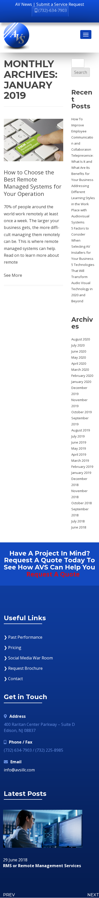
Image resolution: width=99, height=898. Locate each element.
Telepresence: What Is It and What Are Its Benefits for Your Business (82, 167)
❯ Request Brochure (23, 668)
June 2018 (78, 527)
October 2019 (81, 412)
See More (13, 275)
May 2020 (78, 357)
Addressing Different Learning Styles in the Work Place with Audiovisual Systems (83, 203)
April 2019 (78, 454)
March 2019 (80, 460)
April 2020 (78, 363)
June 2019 (78, 442)
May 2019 (78, 448)
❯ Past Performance (23, 637)
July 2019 (78, 436)
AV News (23, 4)
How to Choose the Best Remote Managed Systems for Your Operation (32, 182)
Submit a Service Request (60, 4)
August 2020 (80, 339)
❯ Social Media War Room (28, 658)
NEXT (93, 894)
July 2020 (78, 345)
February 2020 (82, 375)
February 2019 (82, 466)
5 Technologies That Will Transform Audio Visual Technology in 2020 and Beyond (82, 282)
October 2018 (81, 503)
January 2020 (81, 381)
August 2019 (80, 430)
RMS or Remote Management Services (42, 866)
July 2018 (78, 521)
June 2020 (78, 351)
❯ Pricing (12, 647)
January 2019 (81, 472)
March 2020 (80, 369)
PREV (9, 894)
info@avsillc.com (19, 770)
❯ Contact (13, 678)
